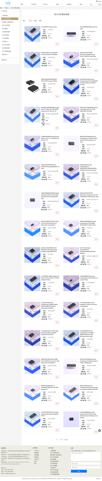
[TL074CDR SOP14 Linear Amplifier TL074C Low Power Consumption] (71, 310)
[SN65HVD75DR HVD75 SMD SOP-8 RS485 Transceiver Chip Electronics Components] (32, 366)
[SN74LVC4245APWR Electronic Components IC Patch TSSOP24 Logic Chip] (71, 60)
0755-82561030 (9, 469)
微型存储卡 (5, 54)
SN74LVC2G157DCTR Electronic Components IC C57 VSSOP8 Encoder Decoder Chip (89, 194)
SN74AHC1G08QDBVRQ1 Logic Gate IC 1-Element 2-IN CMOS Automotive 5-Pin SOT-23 (50, 109)
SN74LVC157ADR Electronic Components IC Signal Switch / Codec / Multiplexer (89, 361)
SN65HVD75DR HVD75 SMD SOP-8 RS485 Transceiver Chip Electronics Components (50, 361)
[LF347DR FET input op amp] (32, 34)
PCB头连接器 (5, 38)
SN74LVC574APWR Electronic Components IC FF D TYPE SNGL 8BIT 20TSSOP (89, 109)
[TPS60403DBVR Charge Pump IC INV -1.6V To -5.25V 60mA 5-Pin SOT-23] (32, 144)
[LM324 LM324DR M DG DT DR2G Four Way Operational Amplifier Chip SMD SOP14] (32, 255)
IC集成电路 (5, 15)
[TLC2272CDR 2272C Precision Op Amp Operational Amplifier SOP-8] (32, 419)
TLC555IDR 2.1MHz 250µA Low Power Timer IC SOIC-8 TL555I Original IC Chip (50, 278)
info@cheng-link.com (10, 473)
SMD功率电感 (5, 35)
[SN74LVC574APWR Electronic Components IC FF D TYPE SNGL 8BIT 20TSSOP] (71, 115)
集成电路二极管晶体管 (7, 22)
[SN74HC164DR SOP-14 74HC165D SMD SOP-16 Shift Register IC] (32, 393)
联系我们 (69, 4)
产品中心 (45, 4)
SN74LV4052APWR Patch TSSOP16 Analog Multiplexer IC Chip (50, 166)
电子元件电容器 (6, 25)
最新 (35, 20)
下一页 (61, 439)
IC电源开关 (5, 41)
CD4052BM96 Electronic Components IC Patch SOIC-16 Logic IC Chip (89, 278)
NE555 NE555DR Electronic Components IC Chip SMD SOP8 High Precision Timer (88, 223)
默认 (31, 20)
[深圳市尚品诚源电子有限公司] (8, 3)
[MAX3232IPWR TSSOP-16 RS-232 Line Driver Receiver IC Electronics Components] (32, 228)
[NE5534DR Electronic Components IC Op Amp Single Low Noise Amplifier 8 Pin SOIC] (71, 393)
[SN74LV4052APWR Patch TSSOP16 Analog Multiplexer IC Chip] (32, 172)
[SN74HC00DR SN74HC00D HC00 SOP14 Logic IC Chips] (32, 86)
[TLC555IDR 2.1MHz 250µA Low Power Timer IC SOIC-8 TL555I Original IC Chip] (32, 283)
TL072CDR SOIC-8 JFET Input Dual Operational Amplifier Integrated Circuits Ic (49, 332)
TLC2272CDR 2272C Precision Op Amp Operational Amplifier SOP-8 (50, 414)
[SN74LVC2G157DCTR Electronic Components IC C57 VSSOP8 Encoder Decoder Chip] (71, 200)
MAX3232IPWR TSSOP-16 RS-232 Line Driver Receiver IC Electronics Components (50, 223)
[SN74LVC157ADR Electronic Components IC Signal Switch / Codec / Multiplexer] (71, 366)
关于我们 (33, 4)
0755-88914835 (9, 471)
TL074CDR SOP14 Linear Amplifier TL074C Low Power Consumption (88, 304)
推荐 (40, 20)
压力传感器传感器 (6, 51)
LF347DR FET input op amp (49, 27)
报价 (81, 4)
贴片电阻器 (5, 28)
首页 (22, 4)
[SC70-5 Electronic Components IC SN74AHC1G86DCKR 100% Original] (71, 255)
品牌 (57, 4)
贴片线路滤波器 (6, 48)
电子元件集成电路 (15, 8)
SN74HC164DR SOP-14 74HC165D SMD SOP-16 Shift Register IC (49, 387)
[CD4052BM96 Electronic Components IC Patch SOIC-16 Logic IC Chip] (71, 283)
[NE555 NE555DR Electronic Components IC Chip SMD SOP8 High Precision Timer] (71, 228)
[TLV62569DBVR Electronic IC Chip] (71, 34)
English (99, 1)
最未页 (66, 439)
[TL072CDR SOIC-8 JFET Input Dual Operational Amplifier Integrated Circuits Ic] (32, 338)
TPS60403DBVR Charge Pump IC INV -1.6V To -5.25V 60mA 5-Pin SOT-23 (50, 138)
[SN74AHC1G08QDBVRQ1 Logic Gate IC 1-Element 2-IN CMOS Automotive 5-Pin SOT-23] (32, 115)
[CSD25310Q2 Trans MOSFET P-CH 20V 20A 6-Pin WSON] (32, 60)
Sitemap (98, 478)
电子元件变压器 (6, 44)
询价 (57, 44)
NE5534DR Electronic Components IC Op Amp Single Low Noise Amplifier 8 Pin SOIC (89, 387)
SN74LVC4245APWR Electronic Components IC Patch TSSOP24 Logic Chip (88, 54)
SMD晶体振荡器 (6, 31)
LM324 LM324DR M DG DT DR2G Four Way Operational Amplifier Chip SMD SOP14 (49, 249)
